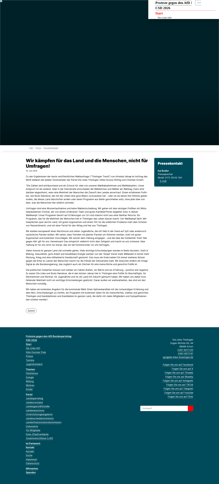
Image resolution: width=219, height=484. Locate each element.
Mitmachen (32, 468)
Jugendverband (34, 364)
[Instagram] (44, 5)
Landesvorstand (34, 402)
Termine (30, 360)
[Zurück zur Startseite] (26, 148)
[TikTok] (48, 5)
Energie (30, 377)
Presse (38, 148)
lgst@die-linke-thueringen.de (178, 357)
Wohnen (30, 385)
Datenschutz (32, 463)
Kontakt (30, 447)
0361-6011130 (185, 350)
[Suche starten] (190, 408)
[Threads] (35, 5)
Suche (29, 455)
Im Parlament (33, 443)
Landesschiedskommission (40, 418)
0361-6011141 (185, 353)
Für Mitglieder (33, 430)
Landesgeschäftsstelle (38, 406)
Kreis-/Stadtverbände (37, 434)
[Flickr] (60, 5)
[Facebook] (27, 5)
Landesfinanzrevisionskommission (43, 422)
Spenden (31, 472)
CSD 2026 (162, 8)
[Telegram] (52, 5)
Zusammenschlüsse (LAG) (39, 438)
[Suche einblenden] (206, 5)
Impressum (31, 459)
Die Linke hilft (164, 17)
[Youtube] (56, 5)
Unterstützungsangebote (39, 414)
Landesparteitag (34, 398)
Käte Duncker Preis (36, 352)
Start (159, 13)
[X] (31, 5)
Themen (30, 369)
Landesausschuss (35, 410)
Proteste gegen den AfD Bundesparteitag (185, 3)
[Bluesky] (39, 5)
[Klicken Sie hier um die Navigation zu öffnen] (213, 5)
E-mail (163, 181)
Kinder (29, 389)
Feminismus (32, 373)
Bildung (30, 381)
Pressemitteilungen (51, 148)
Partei (29, 394)
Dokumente (32, 426)
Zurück (31, 310)
